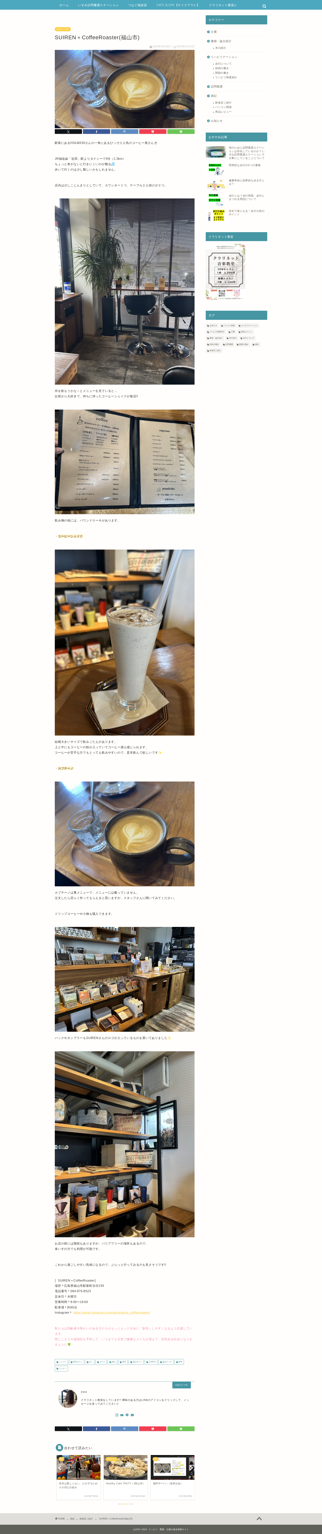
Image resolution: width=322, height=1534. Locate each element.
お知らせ (217, 120)
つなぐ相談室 (137, 5)
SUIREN (152, 1362)
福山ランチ (167, 1362)
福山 (113, 1362)
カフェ (102, 1362)
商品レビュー (223, 111)
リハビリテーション (224, 56)
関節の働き (222, 72)
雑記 (214, 95)
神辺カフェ (77, 1362)
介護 (214, 31)
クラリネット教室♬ (223, 5)
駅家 (180, 1362)
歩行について (223, 63)
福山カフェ (137, 1362)
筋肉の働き (222, 68)
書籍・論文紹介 (221, 41)
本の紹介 (220, 48)
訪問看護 (217, 86)
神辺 (124, 1362)
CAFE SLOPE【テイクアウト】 (178, 5)
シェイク (62, 1362)
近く (91, 1362)
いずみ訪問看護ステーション (98, 5)
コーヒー (62, 1368)
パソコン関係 (223, 107)
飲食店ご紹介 (63, 29)
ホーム (64, 5)
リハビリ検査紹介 (226, 77)
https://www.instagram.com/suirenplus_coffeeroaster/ (111, 1312)
